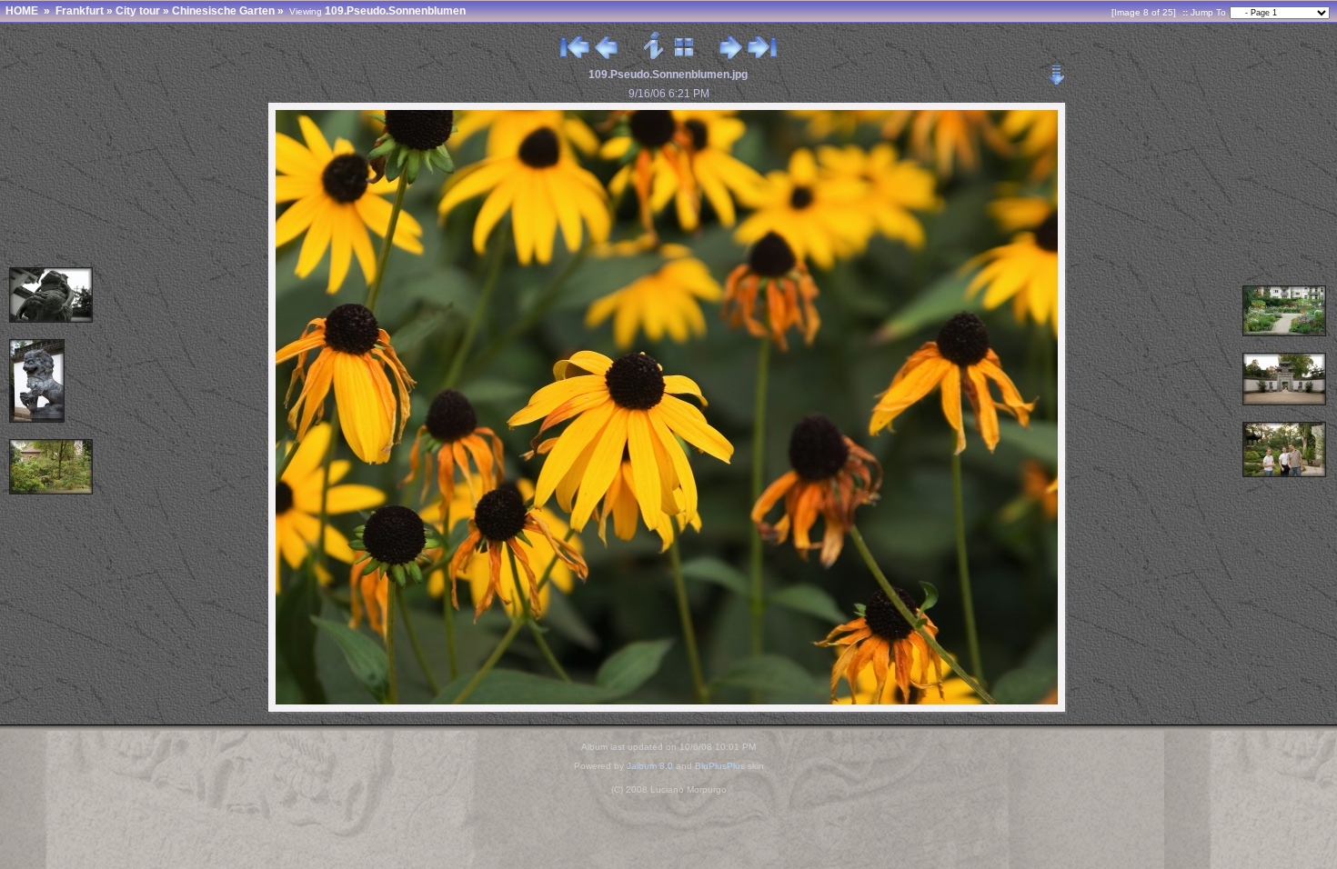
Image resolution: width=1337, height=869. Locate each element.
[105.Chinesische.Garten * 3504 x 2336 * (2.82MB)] (1285, 474)
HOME (21, 11)
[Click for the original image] (668, 710)
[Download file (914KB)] (1057, 69)
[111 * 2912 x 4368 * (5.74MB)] (37, 419)
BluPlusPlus (720, 766)
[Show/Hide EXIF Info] (654, 55)
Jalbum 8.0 (650, 766)
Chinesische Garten (223, 11)
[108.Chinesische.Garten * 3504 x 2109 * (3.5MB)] (1285, 333)
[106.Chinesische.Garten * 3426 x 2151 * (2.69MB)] (1285, 402)
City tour (138, 11)
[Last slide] (762, 55)
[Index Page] (684, 55)
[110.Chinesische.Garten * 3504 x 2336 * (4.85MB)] (52, 491)
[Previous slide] (606, 55)
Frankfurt (79, 11)
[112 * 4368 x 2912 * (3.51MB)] (52, 319)
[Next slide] (731, 55)
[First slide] (574, 55)
